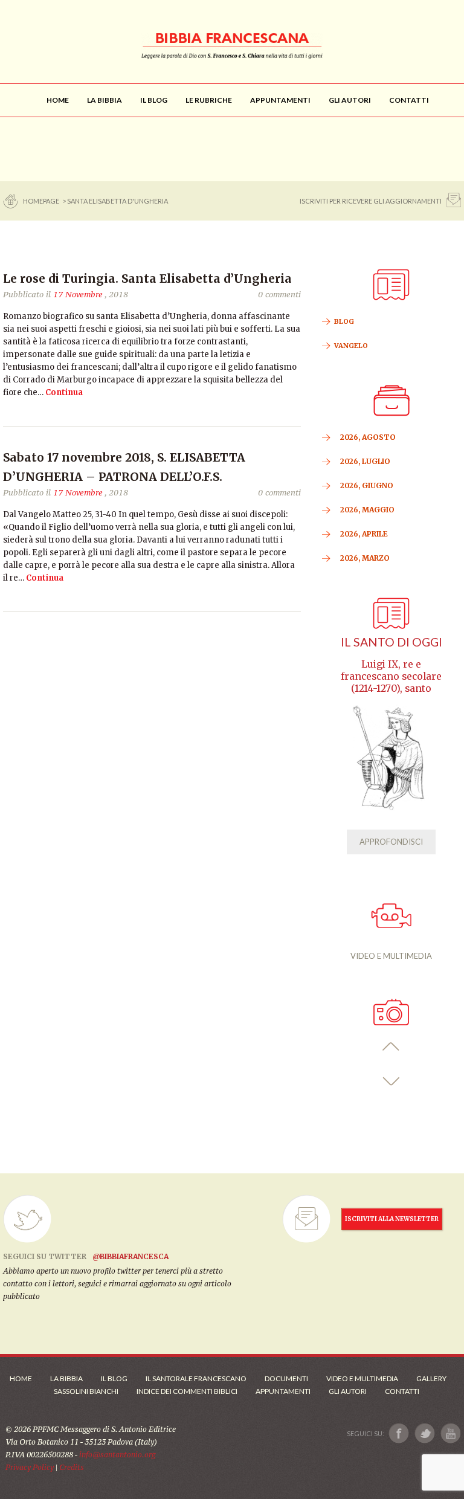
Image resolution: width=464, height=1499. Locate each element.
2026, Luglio (365, 461)
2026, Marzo (365, 558)
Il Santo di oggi (391, 642)
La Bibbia (66, 1378)
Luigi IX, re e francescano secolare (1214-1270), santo (391, 676)
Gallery (431, 1378)
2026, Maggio (367, 509)
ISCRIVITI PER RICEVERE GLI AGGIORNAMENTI (371, 201)
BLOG (344, 321)
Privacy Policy (29, 1467)
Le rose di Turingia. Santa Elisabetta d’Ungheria (147, 278)
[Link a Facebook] (399, 1433)
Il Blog (114, 1378)
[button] (391, 1046)
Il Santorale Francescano (196, 1378)
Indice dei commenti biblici (187, 1391)
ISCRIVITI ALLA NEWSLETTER (392, 1219)
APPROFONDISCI (391, 841)
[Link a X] (424, 1433)
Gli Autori (348, 1391)
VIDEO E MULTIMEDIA (391, 956)
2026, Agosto (368, 437)
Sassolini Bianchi (86, 1391)
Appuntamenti (283, 1391)
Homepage (41, 201)
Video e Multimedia (362, 1378)
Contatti (402, 1391)
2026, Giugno (366, 485)
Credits (71, 1467)
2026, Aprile (364, 533)
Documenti (286, 1378)
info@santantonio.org (117, 1454)
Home (21, 1378)
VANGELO (351, 345)
